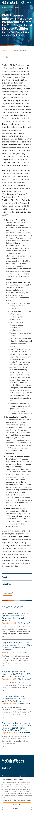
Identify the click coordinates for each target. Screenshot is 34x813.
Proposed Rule (10, 68)
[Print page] (7, 57)
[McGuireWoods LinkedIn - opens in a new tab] (3, 768)
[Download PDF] (3, 57)
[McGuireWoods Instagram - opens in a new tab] (10, 768)
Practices (6, 577)
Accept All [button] (17, 804)
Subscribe (8, 594)
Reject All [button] (17, 808)
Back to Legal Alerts (12, 7)
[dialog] (17, 795)
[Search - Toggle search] (23, 2)
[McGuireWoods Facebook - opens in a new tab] (5, 768)
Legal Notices (23, 776)
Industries (6, 584)
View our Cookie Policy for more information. (16, 800)
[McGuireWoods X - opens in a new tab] (7, 768)
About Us (5, 776)
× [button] (32, 778)
